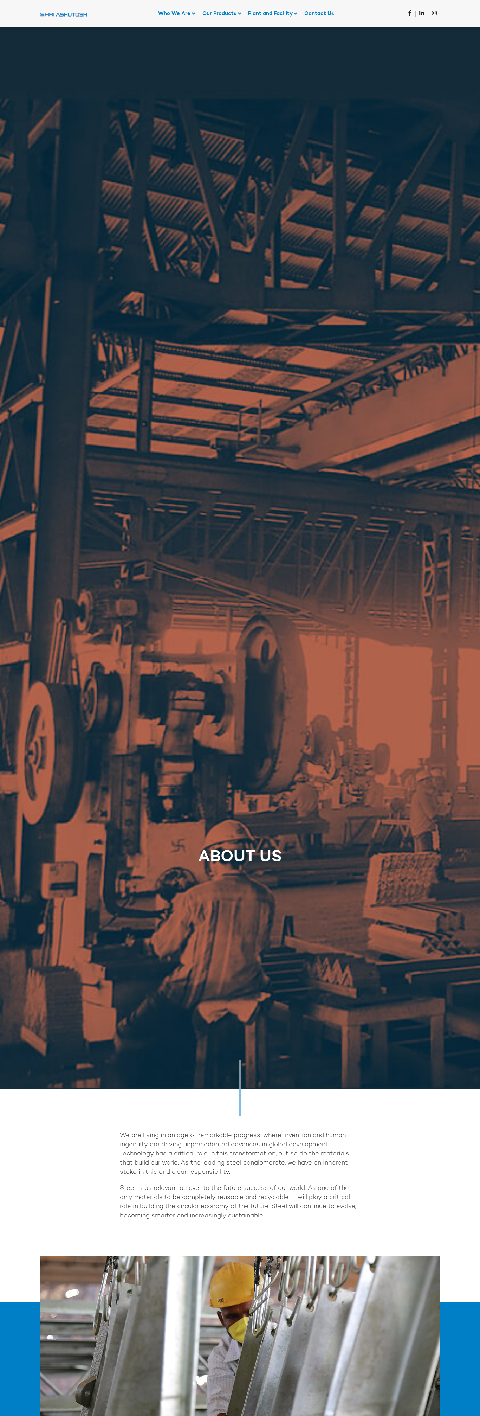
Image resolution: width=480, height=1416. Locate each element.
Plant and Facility (271, 14)
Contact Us (319, 14)
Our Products (220, 14)
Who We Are (175, 14)
